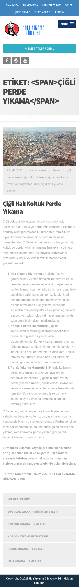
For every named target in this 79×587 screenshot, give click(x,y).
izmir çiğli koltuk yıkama (48, 184)
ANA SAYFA (12, 5)
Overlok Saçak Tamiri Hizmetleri (33, 511)
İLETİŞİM (59, 12)
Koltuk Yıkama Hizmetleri (28, 524)
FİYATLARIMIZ (42, 12)
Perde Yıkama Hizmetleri (26, 549)
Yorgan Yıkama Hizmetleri (28, 536)
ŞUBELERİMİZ (22, 12)
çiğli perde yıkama (57, 177)
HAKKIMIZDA (30, 5)
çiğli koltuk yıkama (33, 177)
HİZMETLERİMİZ (51, 5)
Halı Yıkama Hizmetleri (25, 561)
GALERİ (69, 5)
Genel (56, 170)
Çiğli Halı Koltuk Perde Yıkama (32, 207)
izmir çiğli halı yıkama (19, 184)
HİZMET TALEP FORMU (39, 48)
